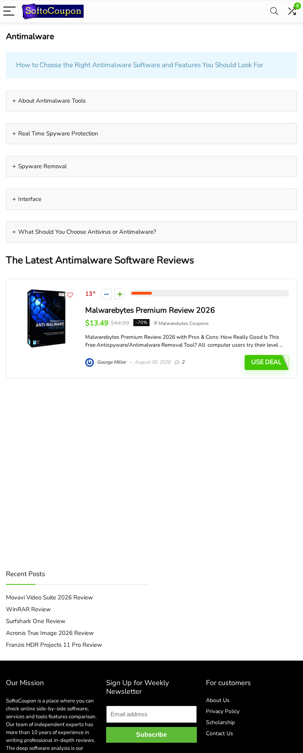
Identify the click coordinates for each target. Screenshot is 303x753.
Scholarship (220, 722)
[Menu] (9, 11)
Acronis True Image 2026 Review (50, 633)
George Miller (111, 362)
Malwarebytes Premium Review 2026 (150, 310)
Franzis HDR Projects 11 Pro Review (54, 645)
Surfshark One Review (35, 621)
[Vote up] (119, 294)
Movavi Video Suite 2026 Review (49, 597)
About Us (218, 700)
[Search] (274, 11)
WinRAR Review (28, 609)
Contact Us (219, 733)
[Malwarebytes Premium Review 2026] (46, 291)
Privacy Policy (222, 711)
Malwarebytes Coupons (184, 323)
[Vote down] (106, 294)
